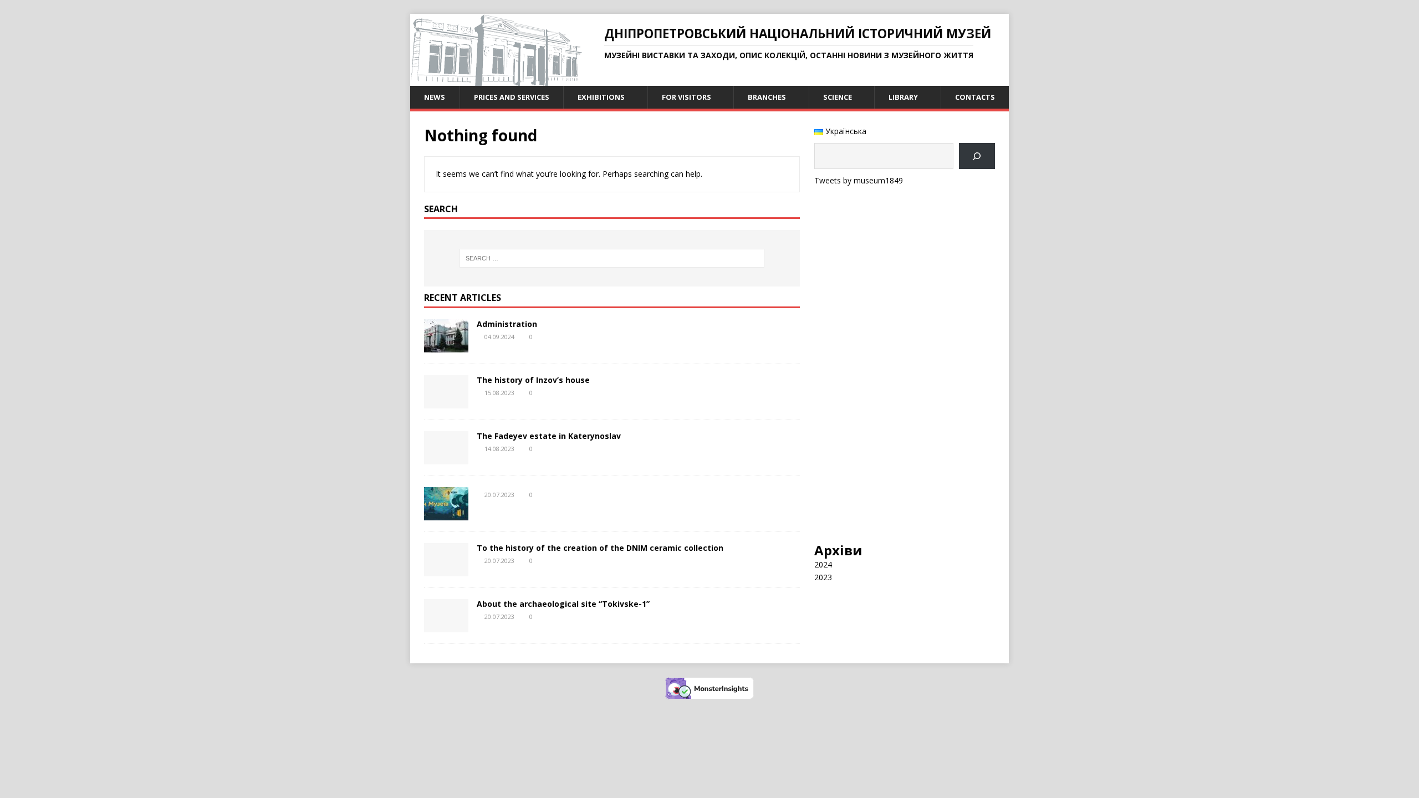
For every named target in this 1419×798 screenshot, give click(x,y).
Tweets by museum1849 (858, 180)
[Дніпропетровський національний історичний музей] (496, 79)
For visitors (686, 97)
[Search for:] (612, 258)
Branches (767, 97)
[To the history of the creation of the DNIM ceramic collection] (446, 570)
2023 (823, 577)
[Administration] (446, 346)
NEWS (434, 97)
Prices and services (511, 97)
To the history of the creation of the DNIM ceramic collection (600, 548)
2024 (823, 564)
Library (903, 97)
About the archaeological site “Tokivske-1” (563, 603)
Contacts (975, 97)
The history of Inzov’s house (533, 380)
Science (837, 97)
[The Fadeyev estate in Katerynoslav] (446, 458)
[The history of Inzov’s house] (446, 402)
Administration (507, 324)
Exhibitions (601, 97)
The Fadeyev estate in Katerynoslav (549, 436)
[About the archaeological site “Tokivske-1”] (446, 626)
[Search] (977, 156)
